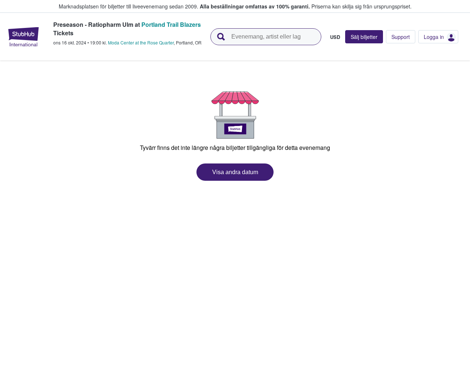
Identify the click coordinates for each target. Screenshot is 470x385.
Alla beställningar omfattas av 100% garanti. (255, 6)
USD (335, 36)
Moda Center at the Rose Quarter (141, 42)
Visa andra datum (235, 172)
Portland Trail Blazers (171, 24)
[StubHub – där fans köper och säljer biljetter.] (23, 37)
